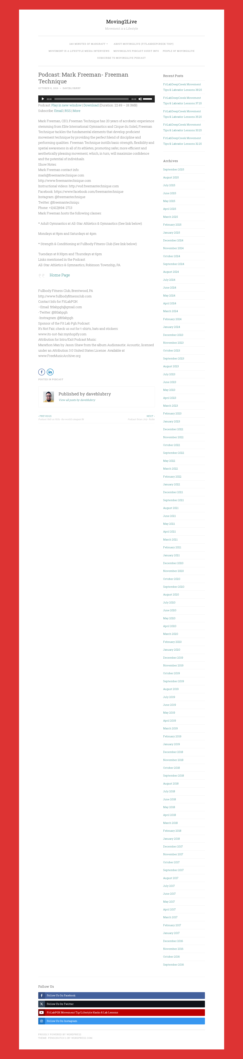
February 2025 (172, 224)
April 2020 (169, 626)
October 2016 (171, 956)
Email (58, 111)
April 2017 (169, 909)
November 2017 (173, 854)
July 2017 (169, 886)
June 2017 (169, 893)
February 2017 (172, 925)
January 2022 (171, 484)
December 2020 (173, 563)
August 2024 (171, 271)
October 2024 (171, 256)
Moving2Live (121, 21)
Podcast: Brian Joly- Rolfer (141, 418)
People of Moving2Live (179, 50)
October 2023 (171, 350)
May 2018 (169, 807)
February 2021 (172, 547)
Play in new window (66, 105)
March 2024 (170, 311)
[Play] (43, 99)
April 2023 (169, 398)
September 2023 (173, 358)
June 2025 (169, 193)
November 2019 (173, 665)
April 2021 (169, 531)
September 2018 (173, 775)
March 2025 (170, 216)
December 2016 (173, 941)
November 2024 (173, 248)
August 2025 (171, 177)
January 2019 (171, 744)
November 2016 (173, 948)
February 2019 (172, 736)
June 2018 (169, 799)
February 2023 (172, 413)
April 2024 (169, 303)
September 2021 (173, 500)
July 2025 (169, 185)
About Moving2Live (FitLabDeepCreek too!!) (144, 43)
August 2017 (170, 878)
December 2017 (173, 846)
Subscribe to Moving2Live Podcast (121, 57)
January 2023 (171, 421)
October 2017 (171, 862)
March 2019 (170, 728)
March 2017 (170, 917)
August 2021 (170, 508)
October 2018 (171, 767)
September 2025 (173, 169)
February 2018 (172, 830)
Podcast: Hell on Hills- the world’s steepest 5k (61, 418)
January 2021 (171, 555)
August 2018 (171, 783)
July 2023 (169, 374)
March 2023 (170, 405)
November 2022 (173, 437)
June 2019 (169, 704)
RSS (68, 111)
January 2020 (171, 649)
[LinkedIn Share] (50, 372)
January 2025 (171, 232)
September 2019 (173, 681)
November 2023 (173, 342)
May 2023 (169, 390)
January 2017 (171, 933)
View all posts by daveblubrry (77, 400)
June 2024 (169, 287)
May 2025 (169, 201)
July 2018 (169, 791)
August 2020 (171, 594)
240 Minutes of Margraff (87, 43)
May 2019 (169, 712)
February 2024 (172, 319)
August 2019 (171, 689)
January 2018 (171, 838)
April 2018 (169, 815)
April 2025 (169, 208)
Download (91, 105)
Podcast (57, 379)
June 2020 (169, 610)
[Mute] (140, 99)
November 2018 (173, 760)
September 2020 (173, 586)
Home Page (60, 275)
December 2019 (173, 657)
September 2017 (173, 870)
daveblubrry (72, 88)
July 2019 (169, 697)
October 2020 (171, 579)
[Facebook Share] (41, 372)
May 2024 (169, 295)
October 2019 (171, 673)
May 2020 (169, 618)
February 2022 (172, 476)
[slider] (148, 98)
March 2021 (170, 539)
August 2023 (171, 366)
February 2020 (172, 642)
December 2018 (173, 752)
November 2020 (173, 571)
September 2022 (173, 452)
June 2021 (169, 516)
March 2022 (170, 468)
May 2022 (169, 460)
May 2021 (169, 523)
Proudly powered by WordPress (59, 1034)
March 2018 (170, 823)
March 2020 (170, 634)
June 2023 (169, 382)
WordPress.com (81, 1037)
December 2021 (173, 492)
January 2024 (171, 327)
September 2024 (173, 264)
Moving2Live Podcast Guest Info (136, 50)
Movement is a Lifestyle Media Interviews (79, 50)
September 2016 (173, 964)
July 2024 (169, 279)
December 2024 (173, 240)
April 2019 (169, 720)
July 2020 (169, 602)
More (76, 111)
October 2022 (171, 445)
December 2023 (173, 335)
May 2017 (169, 901)
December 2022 (173, 429)
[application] (96, 98)
